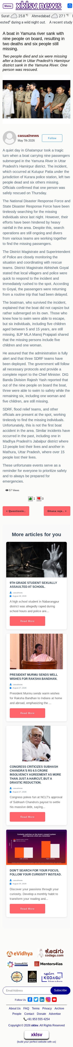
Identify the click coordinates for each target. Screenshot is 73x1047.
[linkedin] (42, 999)
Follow (52, 138)
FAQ (26, 1008)
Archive (59, 1008)
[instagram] (48, 999)
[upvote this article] (30, 498)
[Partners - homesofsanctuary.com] (33, 976)
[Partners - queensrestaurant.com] (18, 976)
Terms (36, 1008)
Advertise (55, 1013)
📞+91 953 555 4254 (36, 1019)
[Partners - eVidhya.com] (20, 952)
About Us (15, 1008)
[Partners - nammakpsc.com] (18, 963)
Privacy (47, 1008)
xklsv (36, 1034)
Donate (41, 1013)
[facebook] (30, 999)
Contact (29, 1013)
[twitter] (36, 999)
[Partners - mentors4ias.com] (49, 963)
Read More (27, 621)
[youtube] (54, 999)
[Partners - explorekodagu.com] (52, 976)
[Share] (69, 5)
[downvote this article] (38, 498)
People (16, 1013)
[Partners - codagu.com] (51, 952)
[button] (6, 8)
